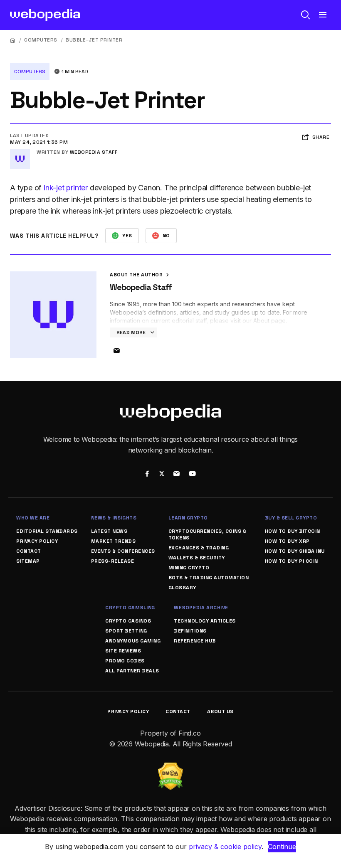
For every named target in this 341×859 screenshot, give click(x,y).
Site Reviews (123, 650)
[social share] (147, 474)
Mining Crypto (189, 567)
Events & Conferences (123, 551)
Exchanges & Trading (198, 547)
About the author (137, 274)
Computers (40, 39)
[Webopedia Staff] (20, 152)
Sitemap (28, 561)
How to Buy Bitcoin (292, 531)
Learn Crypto (188, 517)
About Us (220, 711)
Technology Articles (205, 621)
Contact (28, 551)
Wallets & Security (196, 557)
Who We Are (32, 517)
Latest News (109, 531)
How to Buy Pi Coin (291, 561)
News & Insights (114, 517)
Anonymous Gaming (133, 640)
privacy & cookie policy (225, 846)
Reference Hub (195, 640)
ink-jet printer (66, 187)
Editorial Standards (47, 531)
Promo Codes (125, 660)
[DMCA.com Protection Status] (170, 767)
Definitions (190, 631)
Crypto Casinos (128, 621)
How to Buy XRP (287, 541)
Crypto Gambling (130, 607)
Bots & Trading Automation (208, 577)
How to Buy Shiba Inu (295, 551)
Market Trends (113, 541)
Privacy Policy (37, 541)
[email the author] (116, 350)
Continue (282, 846)
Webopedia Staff (94, 152)
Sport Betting (126, 631)
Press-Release (112, 561)
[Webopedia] (45, 15)
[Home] (13, 40)
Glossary (182, 587)
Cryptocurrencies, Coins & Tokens (207, 534)
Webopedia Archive (201, 607)
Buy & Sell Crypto (291, 517)
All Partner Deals (132, 670)
